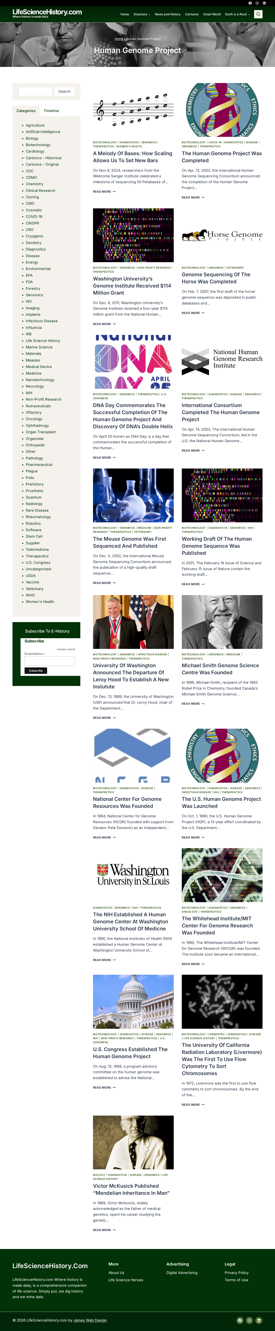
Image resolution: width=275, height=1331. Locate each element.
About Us (116, 1273)
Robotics (33, 523)
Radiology (34, 504)
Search (64, 91)
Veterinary (235, 267)
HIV (29, 301)
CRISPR (32, 223)
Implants (33, 314)
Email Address (35, 654)
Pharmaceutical (39, 464)
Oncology (190, 911)
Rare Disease (37, 510)
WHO (30, 595)
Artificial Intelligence (43, 132)
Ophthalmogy (37, 425)
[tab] (26, 111)
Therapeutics (103, 146)
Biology (99, 1174)
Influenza (34, 327)
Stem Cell (34, 536)
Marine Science (39, 347)
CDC (30, 171)
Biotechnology (105, 142)
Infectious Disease (152, 654)
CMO (30, 203)
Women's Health (129, 146)
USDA (31, 576)
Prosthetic (34, 491)
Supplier (33, 543)
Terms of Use (236, 1280)
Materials (33, 353)
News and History (168, 14)
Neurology (35, 386)
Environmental (38, 269)
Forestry (33, 288)
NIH (250, 527)
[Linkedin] (264, 3)
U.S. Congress (38, 562)
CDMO (31, 177)
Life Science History (199, 1038)
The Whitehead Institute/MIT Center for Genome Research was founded (217, 925)
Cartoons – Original (42, 164)
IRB (29, 334)
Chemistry (217, 1034)
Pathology (34, 458)
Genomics (149, 142)
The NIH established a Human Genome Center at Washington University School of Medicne (130, 921)
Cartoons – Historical (43, 158)
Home (125, 14)
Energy (32, 262)
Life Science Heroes (126, 1280)
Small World (212, 14)
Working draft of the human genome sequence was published (217, 546)
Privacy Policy (237, 1273)
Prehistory (35, 484)
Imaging (32, 308)
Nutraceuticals (38, 406)
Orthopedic (35, 445)
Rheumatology (38, 517)
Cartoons (191, 14)
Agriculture (35, 125)
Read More (104, 191)
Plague (32, 471)
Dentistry (33, 243)
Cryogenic (34, 236)
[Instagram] (257, 3)
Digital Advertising (181, 1273)
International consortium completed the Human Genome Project (221, 412)
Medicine (145, 527)
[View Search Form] (258, 14)
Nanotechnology (40, 380)
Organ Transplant (41, 432)
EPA (29, 275)
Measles (33, 360)
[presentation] (133, 110)
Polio (30, 478)
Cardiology (35, 151)
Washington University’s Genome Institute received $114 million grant (132, 286)
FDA (29, 282)
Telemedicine (37, 549)
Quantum (34, 497)
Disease (252, 142)
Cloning (32, 197)
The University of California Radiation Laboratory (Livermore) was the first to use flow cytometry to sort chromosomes (222, 1059)
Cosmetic (34, 210)
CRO (30, 230)
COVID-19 (215, 142)
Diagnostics (129, 142)
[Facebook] (250, 3)
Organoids (35, 438)
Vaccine (32, 582)
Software (33, 530)
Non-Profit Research (154, 267)
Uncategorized (38, 569)
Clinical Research (40, 190)
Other (31, 451)
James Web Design (90, 1320)
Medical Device (39, 367)
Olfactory (34, 412)
